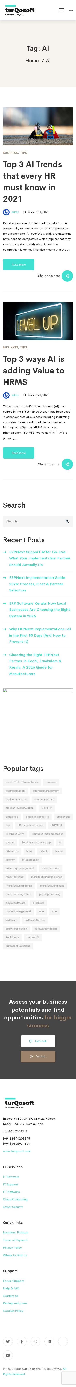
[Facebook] (22, 1341)
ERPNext (56, 825)
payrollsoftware (15, 903)
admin (15, 212)
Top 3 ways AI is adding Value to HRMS (33, 370)
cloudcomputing (44, 799)
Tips (23, 153)
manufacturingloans (52, 885)
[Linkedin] (49, 1341)
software (11, 920)
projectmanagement (18, 911)
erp (8, 825)
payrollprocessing (49, 894)
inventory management (20, 868)
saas (41, 911)
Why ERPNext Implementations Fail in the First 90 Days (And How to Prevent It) (40, 635)
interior (10, 859)
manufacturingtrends (18, 894)
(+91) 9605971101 (16, 1144)
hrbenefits (12, 851)
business (51, 782)
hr (60, 842)
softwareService (35, 920)
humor (59, 851)
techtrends (12, 937)
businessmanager (16, 799)
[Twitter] (8, 1341)
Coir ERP (46, 808)
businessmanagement (46, 791)
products (38, 903)
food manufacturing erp (36, 842)
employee (12, 816)
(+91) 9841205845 (16, 1138)
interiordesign (30, 859)
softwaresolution (16, 928)
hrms (29, 851)
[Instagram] (35, 1341)
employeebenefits (37, 816)
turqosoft (33, 937)
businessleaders (15, 791)
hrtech (44, 851)
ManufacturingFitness (19, 885)
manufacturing (15, 877)
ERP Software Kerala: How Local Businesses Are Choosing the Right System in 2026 (39, 609)
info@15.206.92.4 (15, 1131)
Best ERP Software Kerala (22, 782)
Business (10, 153)
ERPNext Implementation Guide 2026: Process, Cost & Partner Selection (37, 584)
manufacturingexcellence (46, 877)
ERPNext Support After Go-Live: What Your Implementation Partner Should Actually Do (40, 558)
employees (63, 816)
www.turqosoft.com (17, 1151)
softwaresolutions (46, 928)
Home (32, 61)
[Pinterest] (63, 1341)
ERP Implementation (30, 825)
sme (54, 911)
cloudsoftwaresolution (20, 808)
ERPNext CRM (15, 834)
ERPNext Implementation (47, 834)
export (10, 842)
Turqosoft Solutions (18, 946)
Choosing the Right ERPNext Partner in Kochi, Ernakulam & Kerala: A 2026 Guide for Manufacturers (35, 664)
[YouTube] (8, 1355)
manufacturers (51, 868)
